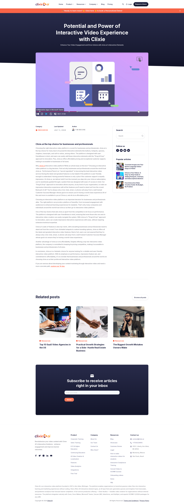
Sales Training (75, 442)
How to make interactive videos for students (117, 456)
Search (119, 130)
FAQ (111, 482)
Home (61, 4)
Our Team (94, 442)
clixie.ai (42, 166)
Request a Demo (141, 4)
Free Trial (74, 473)
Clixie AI (50, 500)
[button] (70, 4)
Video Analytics (76, 466)
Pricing (110, 4)
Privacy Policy (144, 500)
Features (74, 462)
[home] (42, 4)
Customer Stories (116, 446)
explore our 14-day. (58, 266)
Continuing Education (78, 452)
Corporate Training (77, 439)
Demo (112, 479)
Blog (102, 4)
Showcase (113, 442)
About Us (94, 439)
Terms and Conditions (131, 500)
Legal (112, 450)
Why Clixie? (94, 450)
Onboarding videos (116, 475)
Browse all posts (140, 297)
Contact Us (94, 446)
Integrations (75, 470)
